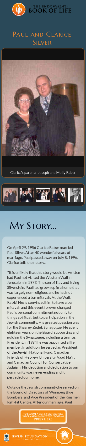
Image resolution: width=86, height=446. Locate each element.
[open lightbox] (43, 107)
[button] (10, 194)
